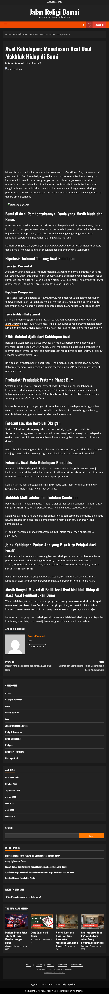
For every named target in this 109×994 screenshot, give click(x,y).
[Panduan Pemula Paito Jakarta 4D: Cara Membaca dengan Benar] (16, 921)
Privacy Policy (77, 964)
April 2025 (9, 810)
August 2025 (10, 797)
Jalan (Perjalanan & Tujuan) (16, 725)
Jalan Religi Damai (54, 11)
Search (9, 828)
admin (9, 946)
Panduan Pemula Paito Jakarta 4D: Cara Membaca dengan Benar (32, 855)
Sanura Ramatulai (16, 63)
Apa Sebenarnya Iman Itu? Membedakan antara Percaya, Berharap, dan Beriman (39, 872)
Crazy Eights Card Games (16, 861)
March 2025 (10, 816)
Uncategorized (11, 758)
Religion (8, 745)
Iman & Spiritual (12, 712)
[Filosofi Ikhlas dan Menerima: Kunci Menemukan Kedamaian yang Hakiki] (67, 921)
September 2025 (12, 790)
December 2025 (12, 777)
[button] (5, 25)
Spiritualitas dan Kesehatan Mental (20, 878)
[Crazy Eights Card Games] (42, 921)
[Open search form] (83, 24)
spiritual (72, 984)
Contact (39, 964)
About (28, 964)
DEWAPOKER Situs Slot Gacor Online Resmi (54, 972)
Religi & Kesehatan (13, 732)
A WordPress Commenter (17, 897)
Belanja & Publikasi (13, 699)
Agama (8, 693)
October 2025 (11, 783)
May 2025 (9, 803)
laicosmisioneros (14, 172)
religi (64, 984)
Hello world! (35, 897)
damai (7, 706)
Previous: (28, 666)
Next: (81, 666)
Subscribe (99, 24)
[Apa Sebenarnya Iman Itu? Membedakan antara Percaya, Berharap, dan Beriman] (92, 921)
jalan (7, 719)
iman (50, 984)
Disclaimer (62, 964)
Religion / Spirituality (14, 751)
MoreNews (64, 990)
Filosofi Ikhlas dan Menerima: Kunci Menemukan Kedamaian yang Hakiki (36, 866)
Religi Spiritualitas (13, 738)
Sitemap (50, 964)
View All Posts (37, 646)
